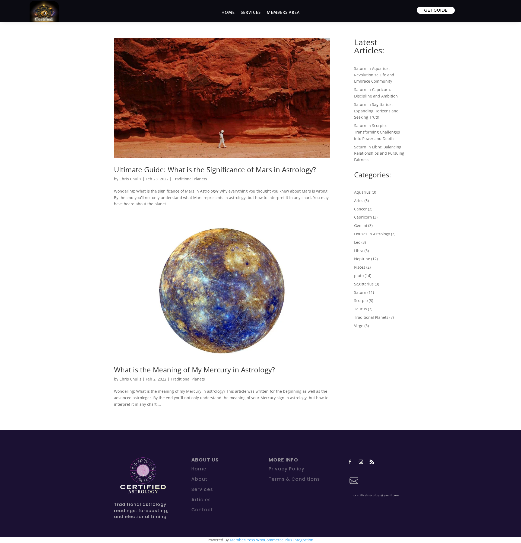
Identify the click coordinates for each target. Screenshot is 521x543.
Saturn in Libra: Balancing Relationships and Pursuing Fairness (379, 153)
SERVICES (251, 12)
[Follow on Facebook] (350, 461)
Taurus (360, 308)
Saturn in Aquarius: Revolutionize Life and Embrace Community (374, 75)
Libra (358, 250)
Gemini (360, 225)
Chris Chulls (130, 178)
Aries (358, 200)
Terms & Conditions (294, 479)
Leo (357, 242)
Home (228, 12)
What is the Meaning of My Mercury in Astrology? (194, 370)
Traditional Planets (190, 178)
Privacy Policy (286, 469)
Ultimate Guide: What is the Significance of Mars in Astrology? (215, 169)
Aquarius (362, 192)
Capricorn (363, 217)
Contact (202, 509)
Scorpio (361, 300)
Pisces (359, 267)
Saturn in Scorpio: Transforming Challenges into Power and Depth (377, 132)
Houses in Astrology (372, 233)
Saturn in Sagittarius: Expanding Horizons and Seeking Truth (376, 111)
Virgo (358, 325)
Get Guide (435, 10)
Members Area (283, 12)
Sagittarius (364, 284)
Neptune (362, 258)
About (199, 479)
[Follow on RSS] (371, 461)
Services (202, 489)
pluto (359, 275)
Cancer (360, 209)
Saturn (360, 292)
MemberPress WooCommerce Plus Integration (271, 539)
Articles (201, 499)
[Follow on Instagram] (361, 461)
